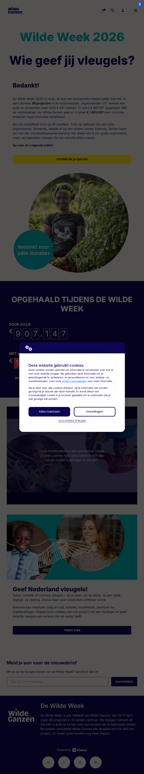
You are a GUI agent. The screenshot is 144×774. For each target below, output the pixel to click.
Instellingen (94, 411)
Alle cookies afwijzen (72, 421)
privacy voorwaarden (74, 381)
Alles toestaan (49, 411)
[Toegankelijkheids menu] (140, 4)
